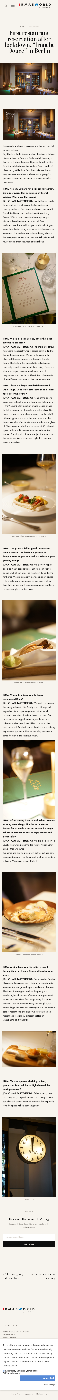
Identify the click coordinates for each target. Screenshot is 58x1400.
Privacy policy (10, 1365)
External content (12, 1373)
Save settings (49, 1384)
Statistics (21, 1371)
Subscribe (29, 1244)
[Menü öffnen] (13, 5)
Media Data (15, 1394)
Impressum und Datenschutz (35, 1394)
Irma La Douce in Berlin (23, 158)
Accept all (48, 1378)
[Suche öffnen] (6, 5)
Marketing (32, 1371)
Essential (9, 1371)
